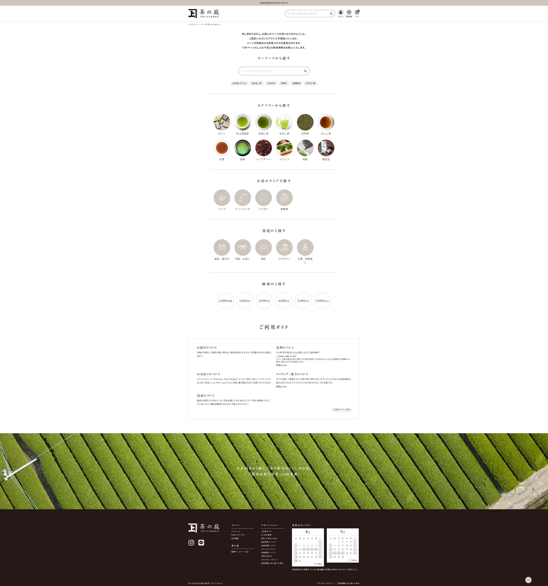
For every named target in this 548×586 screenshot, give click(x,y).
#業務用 (296, 83)
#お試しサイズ (239, 83)
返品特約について (268, 542)
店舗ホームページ (238, 551)
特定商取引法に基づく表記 (272, 563)
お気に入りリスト (238, 535)
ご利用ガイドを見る (342, 409)
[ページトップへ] (528, 580)
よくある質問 (266, 535)
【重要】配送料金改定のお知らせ (274, 2)
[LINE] (201, 542)
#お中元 (271, 83)
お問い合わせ (266, 556)
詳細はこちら (281, 365)
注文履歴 (235, 538)
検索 (331, 13)
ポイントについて (268, 549)
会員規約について (268, 552)
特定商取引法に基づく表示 (349, 583)
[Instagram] (191, 542)
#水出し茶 (257, 83)
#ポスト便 (310, 83)
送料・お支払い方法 (269, 538)
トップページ (193, 24)
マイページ (235, 531)
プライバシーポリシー (270, 559)
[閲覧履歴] (349, 14)
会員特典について (268, 545)
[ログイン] (341, 14)
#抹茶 (284, 83)
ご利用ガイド (266, 531)
